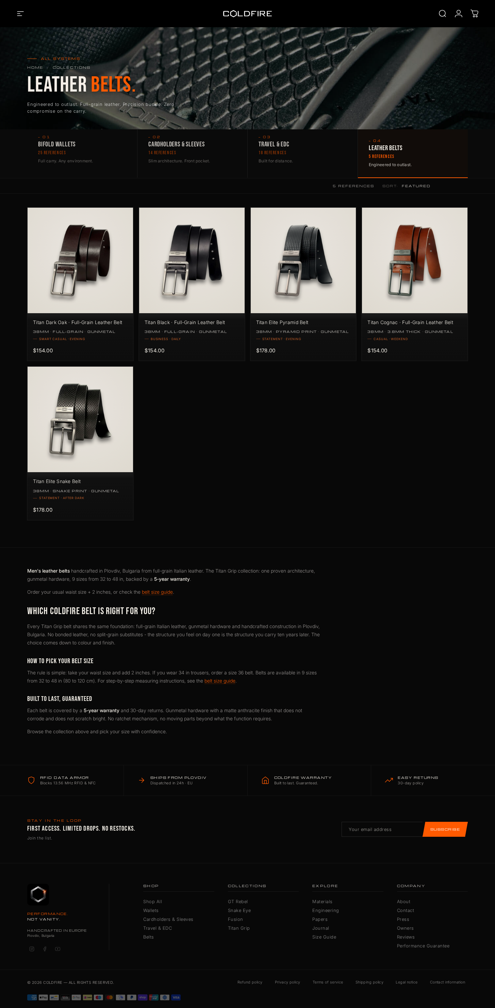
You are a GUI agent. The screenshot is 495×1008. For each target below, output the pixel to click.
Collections (72, 67)
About (404, 901)
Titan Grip (239, 928)
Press (403, 919)
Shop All (152, 901)
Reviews (406, 937)
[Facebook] (44, 948)
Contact (405, 910)
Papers (320, 919)
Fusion (235, 919)
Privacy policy (287, 982)
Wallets (151, 910)
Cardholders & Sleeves (168, 919)
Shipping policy (370, 982)
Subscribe (445, 829)
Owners (405, 928)
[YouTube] (57, 948)
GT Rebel (238, 901)
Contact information (447, 982)
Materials (322, 901)
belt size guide (157, 592)
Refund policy (250, 982)
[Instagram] (31, 948)
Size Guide (324, 937)
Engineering (325, 910)
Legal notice (406, 982)
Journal (320, 928)
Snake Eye (239, 910)
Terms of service (328, 982)
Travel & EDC (157, 928)
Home (35, 67)
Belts (148, 937)
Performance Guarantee (423, 945)
